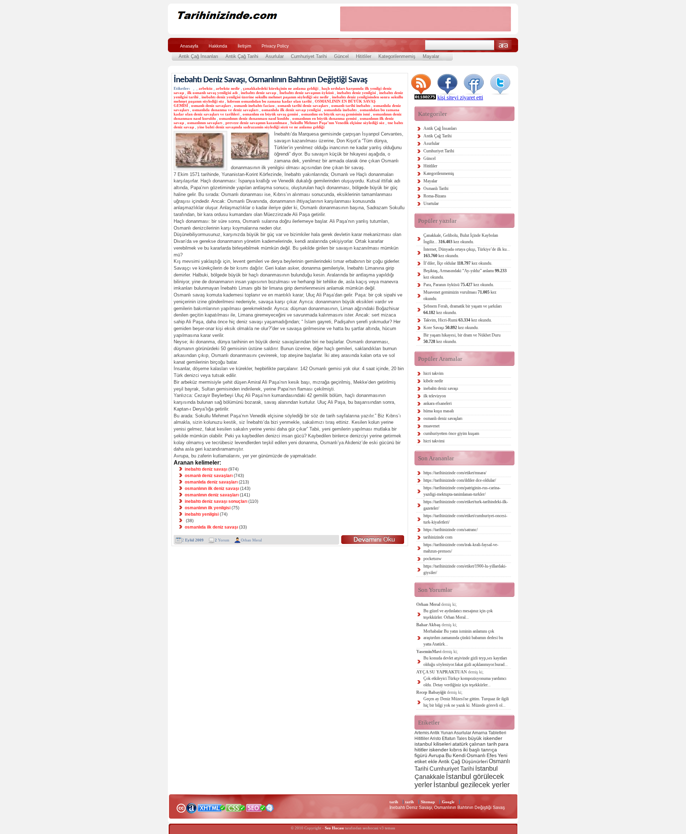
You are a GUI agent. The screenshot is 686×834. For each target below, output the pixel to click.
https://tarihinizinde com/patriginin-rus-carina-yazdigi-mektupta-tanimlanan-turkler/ (462, 491)
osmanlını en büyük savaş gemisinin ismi (335, 114)
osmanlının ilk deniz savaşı (212, 488)
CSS (235, 808)
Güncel (341, 56)
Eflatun (449, 738)
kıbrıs (455, 749)
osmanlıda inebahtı (340, 110)
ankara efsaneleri (437, 403)
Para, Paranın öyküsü (458, 284)
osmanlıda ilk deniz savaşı (211, 527)
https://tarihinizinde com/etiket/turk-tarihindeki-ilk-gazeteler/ (465, 505)
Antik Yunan (441, 732)
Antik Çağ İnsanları (198, 56)
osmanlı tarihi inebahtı (350, 105)
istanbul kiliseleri (432, 744)
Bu (449, 755)
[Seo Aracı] (269, 810)
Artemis (421, 732)
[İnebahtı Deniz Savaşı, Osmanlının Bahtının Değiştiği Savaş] (372, 539)
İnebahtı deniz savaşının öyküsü (306, 92)
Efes (492, 755)
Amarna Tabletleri (489, 732)
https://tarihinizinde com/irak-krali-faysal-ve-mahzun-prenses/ (460, 548)
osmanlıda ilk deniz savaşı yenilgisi (291, 110)
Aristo (435, 738)
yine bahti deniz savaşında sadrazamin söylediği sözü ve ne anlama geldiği (260, 127)
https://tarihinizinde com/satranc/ (450, 529)
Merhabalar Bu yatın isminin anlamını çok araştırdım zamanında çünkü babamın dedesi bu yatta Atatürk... (463, 638)
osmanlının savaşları (204, 123)
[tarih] (249, 28)
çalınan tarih (483, 744)
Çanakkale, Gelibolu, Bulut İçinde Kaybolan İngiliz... (460, 238)
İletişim (244, 46)
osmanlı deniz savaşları (211, 105)
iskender (438, 749)
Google (448, 802)
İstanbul (486, 768)
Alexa (191, 808)
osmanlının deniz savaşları (212, 494)
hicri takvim (433, 373)
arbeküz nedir (228, 88)
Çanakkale (429, 776)
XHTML (211, 807)
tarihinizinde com (437, 537)
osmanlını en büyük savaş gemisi (270, 114)
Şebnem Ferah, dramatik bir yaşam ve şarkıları (462, 309)
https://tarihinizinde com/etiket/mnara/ (454, 472)
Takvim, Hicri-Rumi (457, 320)
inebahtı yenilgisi (202, 514)
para (503, 744)
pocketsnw (432, 558)
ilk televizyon (434, 395)
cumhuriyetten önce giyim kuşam (451, 433)
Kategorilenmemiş (397, 56)
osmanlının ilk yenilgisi (207, 507)
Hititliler (363, 56)
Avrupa (436, 755)
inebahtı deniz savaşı (258, 92)
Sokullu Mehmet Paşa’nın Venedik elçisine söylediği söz (337, 123)
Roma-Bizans (434, 195)
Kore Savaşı (451, 327)
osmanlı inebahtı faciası (254, 105)
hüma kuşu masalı (438, 410)
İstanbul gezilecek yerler (471, 785)
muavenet (431, 425)
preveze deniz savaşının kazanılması (256, 123)
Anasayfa (189, 46)
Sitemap (428, 802)
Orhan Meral (251, 540)
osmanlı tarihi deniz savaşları (303, 105)
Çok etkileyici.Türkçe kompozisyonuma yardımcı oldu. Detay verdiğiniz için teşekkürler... (464, 681)
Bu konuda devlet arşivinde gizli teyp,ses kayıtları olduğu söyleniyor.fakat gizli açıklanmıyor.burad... (465, 661)
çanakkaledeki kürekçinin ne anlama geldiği (280, 88)
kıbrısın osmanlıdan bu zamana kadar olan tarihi (269, 101)
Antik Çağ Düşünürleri (463, 761)
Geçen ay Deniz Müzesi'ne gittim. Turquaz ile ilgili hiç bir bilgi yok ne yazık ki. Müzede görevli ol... (466, 702)
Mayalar (431, 56)
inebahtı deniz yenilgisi (356, 92)
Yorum (222, 540)
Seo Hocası (334, 828)
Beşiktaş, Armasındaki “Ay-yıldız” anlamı (465, 274)
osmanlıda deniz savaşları (211, 482)
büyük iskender (485, 738)
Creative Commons (181, 807)
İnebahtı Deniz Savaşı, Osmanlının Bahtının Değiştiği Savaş (270, 79)
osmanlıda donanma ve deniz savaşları (225, 110)
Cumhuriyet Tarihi (309, 56)
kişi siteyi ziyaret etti (460, 97)
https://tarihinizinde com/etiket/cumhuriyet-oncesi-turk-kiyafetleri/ (465, 519)
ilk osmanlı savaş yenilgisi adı (212, 92)
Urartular (431, 203)
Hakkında (218, 46)
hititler (421, 749)
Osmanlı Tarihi (435, 188)
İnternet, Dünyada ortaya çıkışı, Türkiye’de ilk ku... (466, 252)
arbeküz (206, 88)
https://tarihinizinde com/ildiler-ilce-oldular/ (459, 480)
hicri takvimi (433, 440)
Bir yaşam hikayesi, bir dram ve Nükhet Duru (462, 338)
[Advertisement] (425, 19)
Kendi (459, 755)
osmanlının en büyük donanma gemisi (324, 118)
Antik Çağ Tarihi (241, 56)
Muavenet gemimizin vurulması (459, 295)
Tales (462, 738)
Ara (503, 45)
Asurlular (274, 56)
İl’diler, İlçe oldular (457, 263)
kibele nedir (433, 380)
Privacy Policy (275, 46)
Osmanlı (476, 755)
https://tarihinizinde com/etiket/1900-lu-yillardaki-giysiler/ (465, 569)
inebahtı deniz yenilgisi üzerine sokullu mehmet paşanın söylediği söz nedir (265, 97)
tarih (393, 802)
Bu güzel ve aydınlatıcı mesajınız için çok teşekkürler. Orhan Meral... (458, 614)
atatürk (460, 744)
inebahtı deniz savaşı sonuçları (216, 501)
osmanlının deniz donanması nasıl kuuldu (254, 118)
